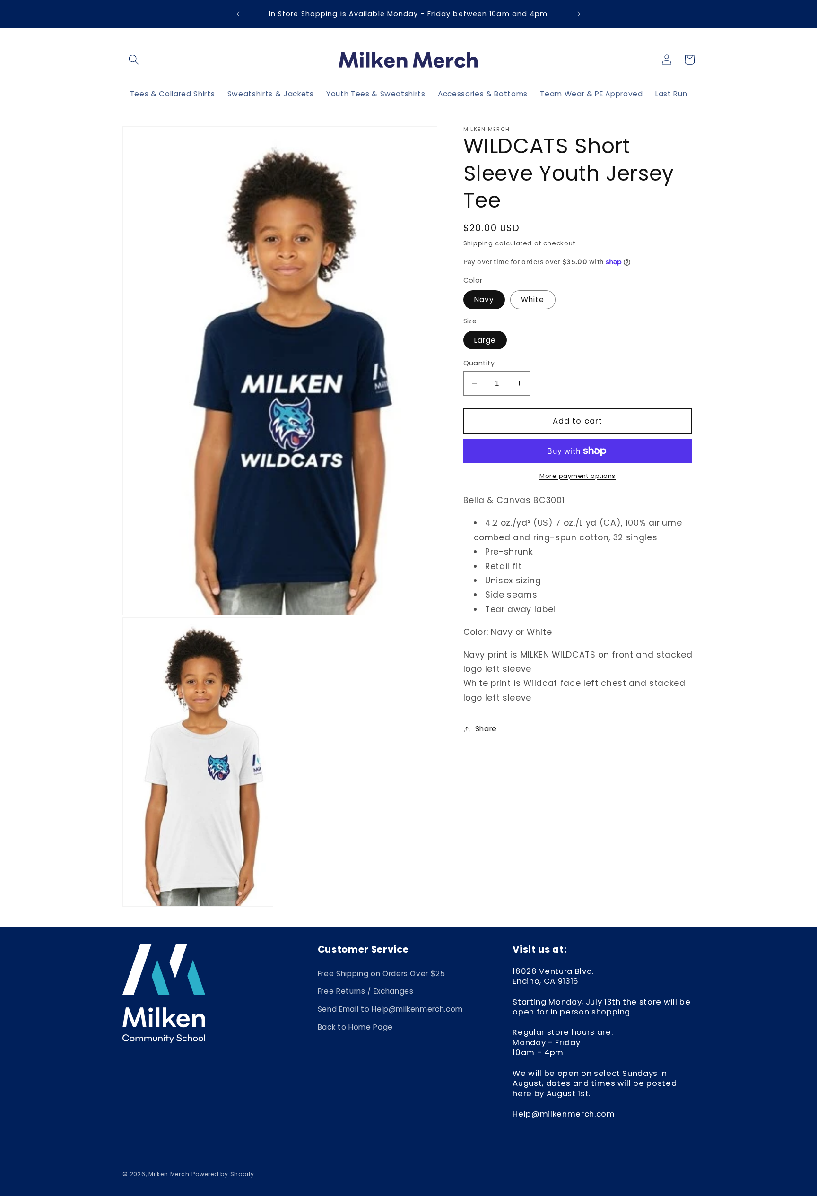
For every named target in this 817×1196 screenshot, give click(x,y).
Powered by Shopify (222, 1174)
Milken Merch (168, 1174)
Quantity (479, 362)
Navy (484, 299)
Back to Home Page (355, 1027)
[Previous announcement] (237, 14)
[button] (133, 59)
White (533, 299)
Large (485, 340)
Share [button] (486, 729)
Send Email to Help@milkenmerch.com (390, 1009)
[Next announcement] (579, 14)
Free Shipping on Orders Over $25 (381, 974)
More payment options (577, 475)
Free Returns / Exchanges (366, 991)
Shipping (478, 243)
